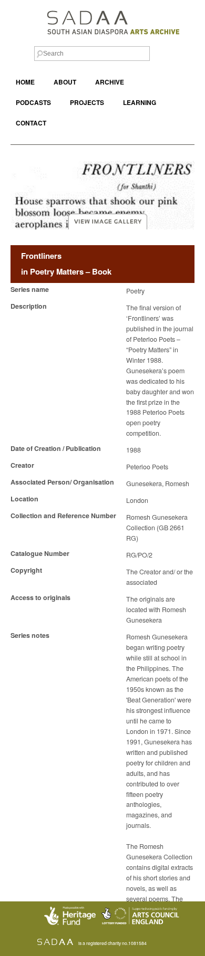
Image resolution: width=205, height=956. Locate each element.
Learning (139, 102)
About (65, 82)
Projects (87, 102)
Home (25, 82)
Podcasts (33, 102)
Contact (31, 123)
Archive (109, 82)
